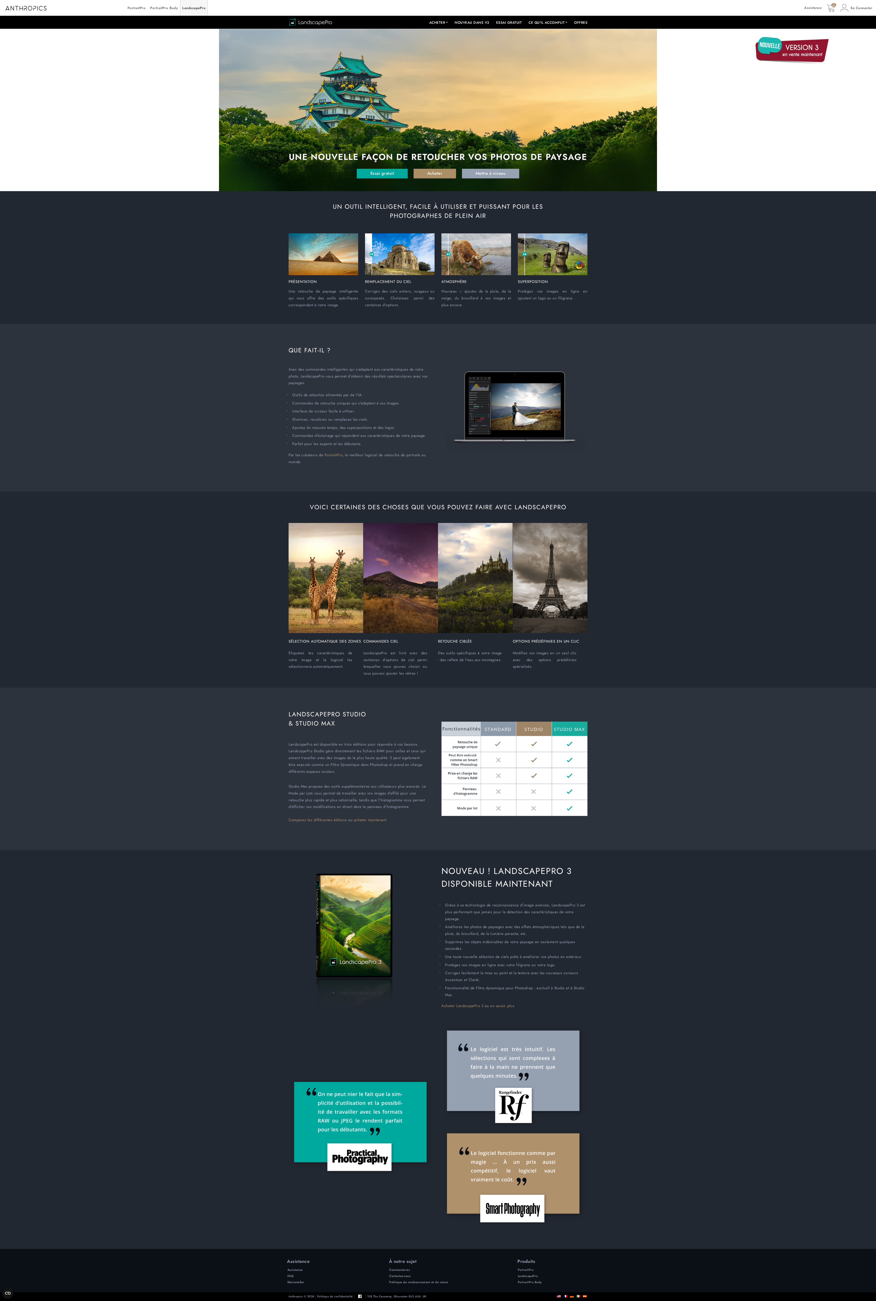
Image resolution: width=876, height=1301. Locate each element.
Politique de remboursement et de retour (418, 1282)
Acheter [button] (437, 22)
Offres (580, 22)
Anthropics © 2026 (301, 1296)
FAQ (290, 1276)
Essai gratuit (509, 22)
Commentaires (399, 1270)
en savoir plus (502, 1005)
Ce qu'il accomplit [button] (547, 22)
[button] (856, 8)
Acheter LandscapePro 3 (462, 1005)
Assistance (812, 7)
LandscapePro (194, 8)
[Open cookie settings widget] (7, 1293)
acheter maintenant (370, 820)
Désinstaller (295, 1282)
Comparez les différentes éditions (318, 820)
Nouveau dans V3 (472, 22)
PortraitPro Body (164, 8)
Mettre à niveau (491, 173)
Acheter (435, 173)
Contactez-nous (400, 1276)
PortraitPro (137, 8)
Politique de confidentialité (335, 1296)
